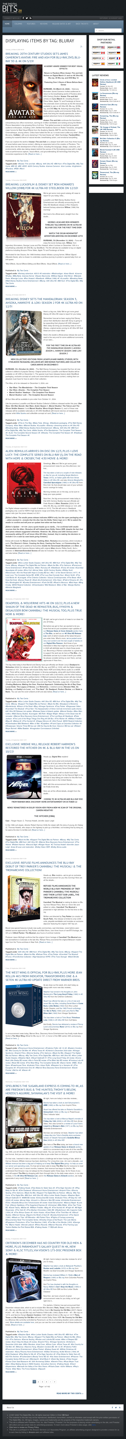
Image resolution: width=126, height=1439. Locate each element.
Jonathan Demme (49, 1364)
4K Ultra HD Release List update (19, 711)
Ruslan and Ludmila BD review (48, 1339)
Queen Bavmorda (43, 276)
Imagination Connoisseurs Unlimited (45, 728)
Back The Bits (82, 24)
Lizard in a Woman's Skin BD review (46, 1200)
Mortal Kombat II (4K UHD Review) (109, 151)
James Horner (28, 276)
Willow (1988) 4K (52, 278)
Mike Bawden (24, 728)
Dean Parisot (39, 1349)
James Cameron (53, 166)
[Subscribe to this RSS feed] (81, 47)
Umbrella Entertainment (71, 1200)
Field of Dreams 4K (71, 580)
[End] (54, 1381)
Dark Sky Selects (58, 1359)
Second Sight (32, 844)
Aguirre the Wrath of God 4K (38, 1215)
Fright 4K (70, 1207)
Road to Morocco (61, 582)
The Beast (72, 577)
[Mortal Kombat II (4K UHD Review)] (95, 152)
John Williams (67, 1366)
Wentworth (35, 1359)
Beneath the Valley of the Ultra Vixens (32, 1366)
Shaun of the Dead (25, 706)
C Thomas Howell (59, 844)
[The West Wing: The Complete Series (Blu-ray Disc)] (24, 1005)
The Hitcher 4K (61, 718)
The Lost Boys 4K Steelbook (62, 716)
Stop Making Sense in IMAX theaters (26, 1364)
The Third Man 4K (64, 1212)
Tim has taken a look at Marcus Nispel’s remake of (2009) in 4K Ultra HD (63, 1119)
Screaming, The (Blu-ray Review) (109, 117)
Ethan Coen (51, 1344)
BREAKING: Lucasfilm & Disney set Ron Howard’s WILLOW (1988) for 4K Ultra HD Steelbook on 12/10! (42, 186)
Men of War (62, 585)
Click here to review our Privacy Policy (24, 1427)
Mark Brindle (74, 956)
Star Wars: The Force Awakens (25, 1369)
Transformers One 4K (26, 1067)
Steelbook (40, 278)
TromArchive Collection (23, 956)
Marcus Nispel (70, 1202)
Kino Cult (28, 570)
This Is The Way (25, 423)
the (26, 1175)
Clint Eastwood (25, 1190)
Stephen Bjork (24, 1058)
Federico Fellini (52, 1048)
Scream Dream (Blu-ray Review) (109, 162)
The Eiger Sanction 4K (65, 1188)
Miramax (20, 1346)
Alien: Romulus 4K (43, 567)
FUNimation (31, 1217)
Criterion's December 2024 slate (59, 1050)
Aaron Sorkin (66, 1063)
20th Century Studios (37, 166)
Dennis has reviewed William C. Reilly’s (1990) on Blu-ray (61, 1276)
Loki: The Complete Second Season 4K (25, 433)
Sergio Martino (74, 585)
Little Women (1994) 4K (70, 1351)
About (96, 24)
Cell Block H (45, 1359)
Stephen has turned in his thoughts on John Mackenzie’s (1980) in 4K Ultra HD (63, 994)
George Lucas (17, 278)
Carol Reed (50, 1212)
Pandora (10, 168)
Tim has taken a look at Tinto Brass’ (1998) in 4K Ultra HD (61, 1018)
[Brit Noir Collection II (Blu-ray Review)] (95, 141)
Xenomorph (11, 572)
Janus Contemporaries (57, 577)
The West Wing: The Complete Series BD (43, 1063)
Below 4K (17, 721)
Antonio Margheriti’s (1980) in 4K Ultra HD (63, 481)
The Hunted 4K (29, 721)
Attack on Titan (18, 1217)
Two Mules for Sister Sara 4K (43, 1188)
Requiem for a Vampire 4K (62, 1065)
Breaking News (76, 278)
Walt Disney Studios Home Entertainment (23, 281)
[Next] (50, 1381)
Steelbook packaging (59, 423)
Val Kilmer (69, 276)
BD (20, 166)
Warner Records (55, 1224)
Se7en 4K (17, 1070)
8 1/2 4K (63, 1048)
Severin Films (57, 1361)
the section (59, 1175)
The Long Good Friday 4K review (61, 1058)
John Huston (39, 1212)
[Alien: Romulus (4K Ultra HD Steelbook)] (24, 483)
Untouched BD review (45, 1197)
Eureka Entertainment (32, 582)
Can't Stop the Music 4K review (25, 1342)
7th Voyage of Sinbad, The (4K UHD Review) (110, 128)
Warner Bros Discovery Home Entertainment (32, 716)
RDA (17, 168)
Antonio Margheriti (14, 587)
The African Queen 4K (24, 1212)
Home (7, 24)
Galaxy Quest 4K (52, 1349)
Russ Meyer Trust (71, 1361)
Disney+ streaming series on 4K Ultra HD (63, 425)
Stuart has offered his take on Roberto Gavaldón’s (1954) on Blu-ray (62, 1110)
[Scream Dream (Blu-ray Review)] (95, 163)
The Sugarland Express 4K (36, 1205)
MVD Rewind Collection (22, 585)
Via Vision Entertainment (60, 1356)
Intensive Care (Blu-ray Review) (108, 105)
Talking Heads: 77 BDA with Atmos (49, 1227)
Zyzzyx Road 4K (25, 580)
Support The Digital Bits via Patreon (33, 565)
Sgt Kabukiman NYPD (41, 956)
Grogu (46, 423)
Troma (9, 956)
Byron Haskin (15, 1224)
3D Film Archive (13, 1356)
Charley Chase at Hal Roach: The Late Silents (58, 1220)
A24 (8, 1364)
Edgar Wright (53, 713)
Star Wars (19, 425)
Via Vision (58, 580)
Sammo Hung (30, 1346)
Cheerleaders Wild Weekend (18, 723)
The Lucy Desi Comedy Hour (52, 575)
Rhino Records (41, 1224)
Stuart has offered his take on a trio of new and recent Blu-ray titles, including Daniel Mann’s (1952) (63, 1003)
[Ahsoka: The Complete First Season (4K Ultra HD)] (24, 333)
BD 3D (14, 166)
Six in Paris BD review (37, 1060)
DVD (25, 166)
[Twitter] (26, 18)
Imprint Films (21, 1053)
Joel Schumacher (56, 1202)
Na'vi (22, 168)
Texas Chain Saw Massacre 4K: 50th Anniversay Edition (28, 1361)
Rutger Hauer (44, 844)
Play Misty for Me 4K (28, 1354)
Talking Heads (24, 1188)
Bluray (39, 163)
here (94, 1425)
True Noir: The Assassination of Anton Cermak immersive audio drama (53, 708)
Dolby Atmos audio (59, 847)
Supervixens (11, 1366)
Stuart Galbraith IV (39, 1058)
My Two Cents (22, 160)
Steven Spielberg (17, 1205)
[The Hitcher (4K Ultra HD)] (24, 776)
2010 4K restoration (43, 273)
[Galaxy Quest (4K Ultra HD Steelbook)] (24, 1280)
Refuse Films (42, 954)
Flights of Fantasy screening (63, 1217)
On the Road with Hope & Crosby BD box (34, 572)
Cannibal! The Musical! (15, 708)
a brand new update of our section (63, 1145)
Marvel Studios (30, 425)
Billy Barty (17, 276)
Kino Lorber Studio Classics (30, 563)
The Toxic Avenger (59, 956)
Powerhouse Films (19, 1065)
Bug (36, 706)
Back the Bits (54, 565)
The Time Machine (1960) (37, 1222)
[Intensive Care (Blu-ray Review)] (95, 107)
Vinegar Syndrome (47, 706)
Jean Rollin (45, 1065)
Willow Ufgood (57, 276)
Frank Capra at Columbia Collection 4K (66, 723)
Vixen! (73, 1364)
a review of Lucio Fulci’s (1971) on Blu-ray (62, 1124)
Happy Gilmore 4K (44, 721)
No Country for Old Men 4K (20, 1050)
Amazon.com (34, 1432)
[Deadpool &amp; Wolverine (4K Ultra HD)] (24, 639)
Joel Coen (41, 1344)
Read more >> (11, 172)
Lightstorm (77, 166)
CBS (37, 575)
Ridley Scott (68, 570)
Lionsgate (22, 577)
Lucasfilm (65, 278)
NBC (75, 1063)
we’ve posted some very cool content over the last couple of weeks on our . (62, 640)
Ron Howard (30, 278)
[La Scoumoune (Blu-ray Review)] (95, 96)
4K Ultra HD (48, 163)
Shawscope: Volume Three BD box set (21, 726)
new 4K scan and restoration (23, 847)
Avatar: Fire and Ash (27, 163)
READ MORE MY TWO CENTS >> (70, 1393)
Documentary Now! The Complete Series (22, 1220)
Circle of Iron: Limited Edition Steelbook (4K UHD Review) (110, 82)
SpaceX (42, 1369)
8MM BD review (29, 1197)
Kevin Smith (70, 575)
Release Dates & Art (61, 24)
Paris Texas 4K (39, 1050)
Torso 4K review (68, 567)
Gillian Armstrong (52, 1351)
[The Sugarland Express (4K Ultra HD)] (24, 1122)
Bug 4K (9, 721)
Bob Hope (74, 582)
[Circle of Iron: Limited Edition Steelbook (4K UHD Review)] (95, 82)
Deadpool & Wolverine (69, 704)
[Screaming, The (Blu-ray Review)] (95, 118)
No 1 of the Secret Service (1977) (65, 572)
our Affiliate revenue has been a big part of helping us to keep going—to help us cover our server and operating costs (44, 1163)
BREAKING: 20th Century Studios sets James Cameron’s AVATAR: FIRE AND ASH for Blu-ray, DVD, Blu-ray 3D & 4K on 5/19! (43, 57)
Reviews (43, 24)
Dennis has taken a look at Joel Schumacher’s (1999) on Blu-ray (61, 1103)
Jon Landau (66, 166)
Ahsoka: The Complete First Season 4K (57, 433)
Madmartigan (58, 273)
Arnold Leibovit (28, 1224)
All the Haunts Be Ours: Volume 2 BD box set (55, 726)
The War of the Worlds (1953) (60, 1222)
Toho (8, 1202)
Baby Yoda (38, 423)
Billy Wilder (63, 1205)
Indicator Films (33, 1065)
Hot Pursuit (57, 721)
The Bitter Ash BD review (58, 1060)
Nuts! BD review (19, 1063)
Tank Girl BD (48, 582)
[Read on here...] (34, 154)
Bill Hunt (58, 163)
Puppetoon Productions (16, 1222)
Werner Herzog (19, 1215)
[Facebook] (23, 18)
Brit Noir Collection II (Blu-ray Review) (110, 139)
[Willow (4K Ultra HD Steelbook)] (24, 216)
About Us (10, 1407)
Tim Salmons (66, 565)
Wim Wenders (29, 1344)
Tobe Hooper (72, 1359)
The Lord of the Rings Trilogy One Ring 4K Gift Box (34, 718)
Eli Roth (43, 713)
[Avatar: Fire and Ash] (24, 92)
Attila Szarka (21, 413)
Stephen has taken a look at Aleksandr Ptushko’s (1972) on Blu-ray (62, 1267)
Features (31, 24)
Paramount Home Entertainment (31, 1048)
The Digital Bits (69, 163)
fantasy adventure (26, 273)
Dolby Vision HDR (43, 847)
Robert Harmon (19, 844)
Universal (53, 1205)
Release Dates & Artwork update (46, 711)
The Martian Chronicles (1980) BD (41, 1210)
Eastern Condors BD (46, 1346)
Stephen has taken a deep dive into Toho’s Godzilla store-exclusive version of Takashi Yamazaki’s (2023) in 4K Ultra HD (63, 1136)
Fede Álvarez (29, 567)
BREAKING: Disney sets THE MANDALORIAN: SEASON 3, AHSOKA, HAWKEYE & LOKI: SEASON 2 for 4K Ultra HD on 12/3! (44, 302)
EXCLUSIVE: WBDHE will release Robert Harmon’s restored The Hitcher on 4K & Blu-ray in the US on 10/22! (42, 747)
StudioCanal (61, 1210)
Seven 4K (27, 1070)
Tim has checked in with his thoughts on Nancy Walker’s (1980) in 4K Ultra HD (62, 1286)
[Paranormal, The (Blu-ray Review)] (95, 175)
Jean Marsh (69, 273)
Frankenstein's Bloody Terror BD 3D (35, 1356)
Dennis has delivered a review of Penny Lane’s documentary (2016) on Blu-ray (63, 1025)
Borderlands (11, 706)
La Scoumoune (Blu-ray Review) (109, 94)
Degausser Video (74, 706)
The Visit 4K (21, 1210)
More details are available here (22, 1322)
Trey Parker (60, 706)
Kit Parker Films (44, 1217)
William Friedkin (75, 718)
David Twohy (15, 1207)
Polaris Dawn (54, 1366)
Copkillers (45, 723)
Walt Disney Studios (20, 713)
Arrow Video (38, 570)
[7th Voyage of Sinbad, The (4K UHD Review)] (95, 130)
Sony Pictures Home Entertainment (29, 1351)
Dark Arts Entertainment (42, 580)
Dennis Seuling (33, 1053)
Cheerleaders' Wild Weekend (44, 585)
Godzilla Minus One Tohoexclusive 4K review (29, 1202)
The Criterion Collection (37, 577)
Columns (18, 24)
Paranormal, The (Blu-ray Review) (109, 173)
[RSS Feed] (30, 18)
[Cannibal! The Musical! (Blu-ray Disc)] (24, 898)
